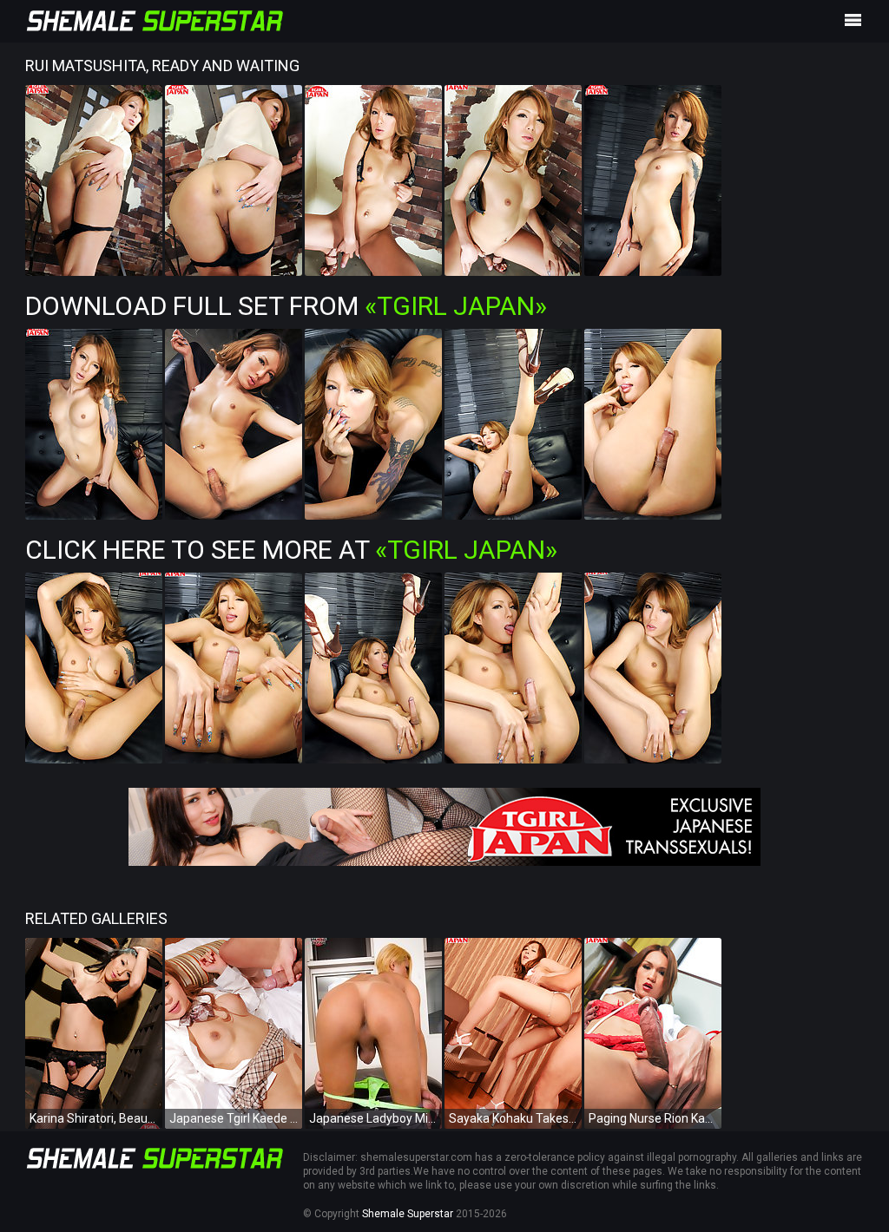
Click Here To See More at (291, 549)
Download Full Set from (286, 306)
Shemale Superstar (407, 1214)
